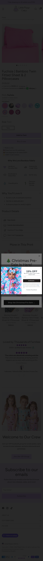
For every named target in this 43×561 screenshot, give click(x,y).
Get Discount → (31, 280)
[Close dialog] (41, 268)
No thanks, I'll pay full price (32, 289)
